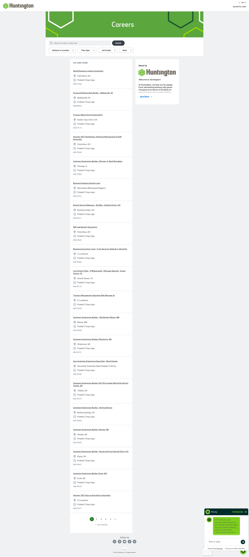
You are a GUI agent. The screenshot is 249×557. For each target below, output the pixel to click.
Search (118, 43)
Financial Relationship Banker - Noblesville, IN (93, 93)
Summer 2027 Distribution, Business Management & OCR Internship (97, 138)
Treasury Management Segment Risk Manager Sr (94, 295)
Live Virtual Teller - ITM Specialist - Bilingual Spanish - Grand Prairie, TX (99, 272)
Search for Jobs (239, 7)
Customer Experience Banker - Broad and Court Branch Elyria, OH (100, 451)
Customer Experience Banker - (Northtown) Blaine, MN (96, 317)
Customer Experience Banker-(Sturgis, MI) (91, 430)
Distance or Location (60, 50)
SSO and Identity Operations (85, 227)
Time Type (85, 50)
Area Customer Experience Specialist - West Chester (95, 361)
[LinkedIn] (134, 541)
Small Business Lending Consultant (88, 71)
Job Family (106, 50)
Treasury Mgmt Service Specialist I (88, 115)
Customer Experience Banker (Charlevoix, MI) (92, 339)
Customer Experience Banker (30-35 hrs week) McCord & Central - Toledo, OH (101, 384)
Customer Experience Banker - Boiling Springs (92, 408)
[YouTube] (124, 541)
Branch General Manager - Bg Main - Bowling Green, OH (96, 205)
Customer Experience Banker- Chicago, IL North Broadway (97, 161)
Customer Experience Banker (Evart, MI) (90, 473)
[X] (114, 541)
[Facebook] (129, 541)
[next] (115, 519)
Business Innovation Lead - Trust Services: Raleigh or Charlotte (100, 249)
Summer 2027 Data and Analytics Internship (91, 495)
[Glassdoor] (119, 541)
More (125, 50)
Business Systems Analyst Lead (86, 183)
